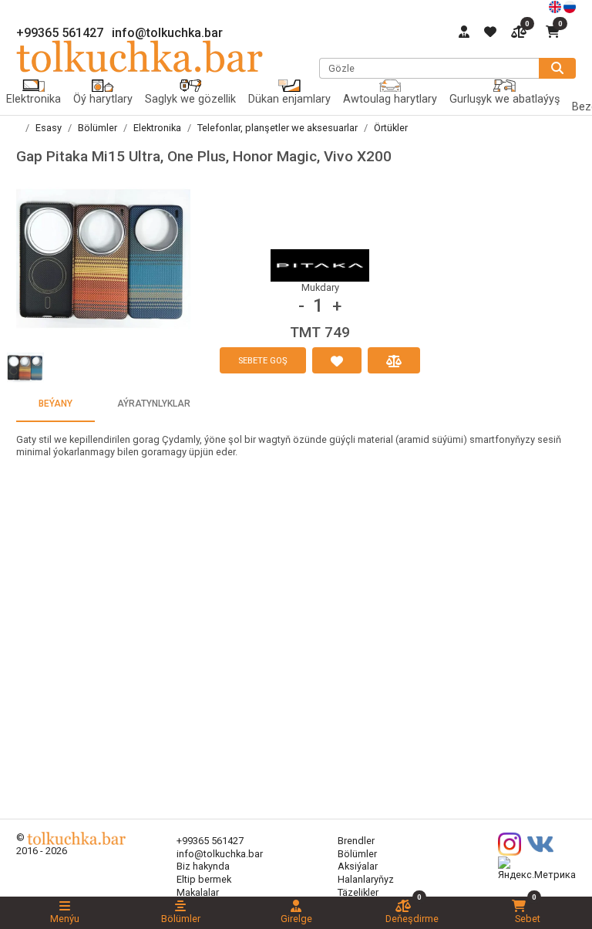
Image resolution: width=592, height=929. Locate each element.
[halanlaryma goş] (337, 360)
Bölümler (97, 127)
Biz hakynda (203, 866)
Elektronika (157, 127)
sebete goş (263, 361)
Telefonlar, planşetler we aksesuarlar (277, 127)
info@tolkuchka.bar (167, 32)
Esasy (48, 127)
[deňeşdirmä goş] (394, 360)
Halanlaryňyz (366, 879)
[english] (556, 6)
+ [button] (336, 306)
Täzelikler (358, 892)
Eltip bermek (204, 879)
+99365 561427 (59, 32)
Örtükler (391, 127)
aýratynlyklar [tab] (153, 403)
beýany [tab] (55, 403)
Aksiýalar (358, 866)
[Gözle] (557, 68)
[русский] (569, 6)
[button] (103, 258)
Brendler (356, 840)
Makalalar (198, 892)
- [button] (301, 306)
